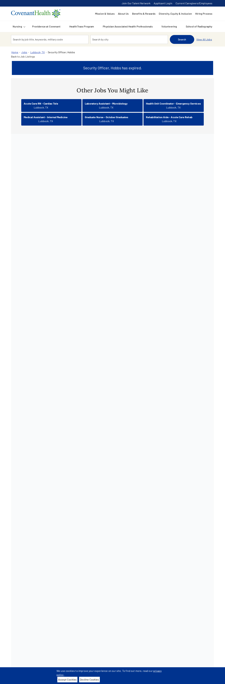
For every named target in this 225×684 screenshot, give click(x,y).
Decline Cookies (89, 679)
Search (182, 39)
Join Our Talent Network (136, 3)
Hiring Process (203, 13)
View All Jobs (204, 39)
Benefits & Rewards (144, 13)
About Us (123, 13)
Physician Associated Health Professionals (128, 26)
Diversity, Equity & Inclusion (175, 13)
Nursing (17, 26)
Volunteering (169, 26)
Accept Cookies (67, 679)
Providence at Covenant (46, 26)
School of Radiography (199, 26)
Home (14, 52)
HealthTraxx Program (81, 26)
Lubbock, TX (37, 52)
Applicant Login (163, 3)
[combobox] (49, 39)
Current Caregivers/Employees (194, 3)
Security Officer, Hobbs (61, 52)
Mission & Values (105, 13)
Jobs (24, 52)
